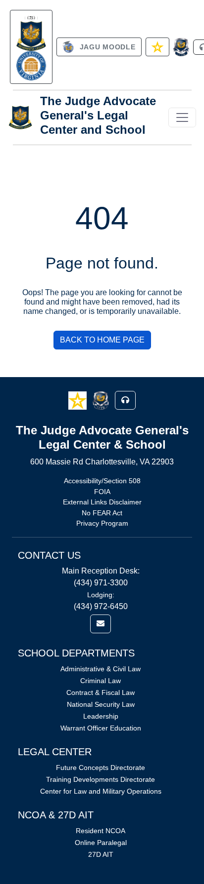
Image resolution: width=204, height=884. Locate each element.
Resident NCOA (100, 831)
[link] (31, 47)
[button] (78, 400)
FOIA (102, 492)
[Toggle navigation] (182, 117)
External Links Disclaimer (102, 502)
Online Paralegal (101, 842)
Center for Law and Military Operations (100, 791)
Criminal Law (100, 681)
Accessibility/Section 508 (102, 481)
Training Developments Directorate (100, 779)
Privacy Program (102, 523)
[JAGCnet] (181, 47)
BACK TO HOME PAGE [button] (102, 340)
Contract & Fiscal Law (100, 692)
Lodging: (100, 595)
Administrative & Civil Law (100, 669)
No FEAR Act (102, 513)
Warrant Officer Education (100, 728)
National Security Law (101, 704)
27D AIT (100, 854)
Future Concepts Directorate (100, 767)
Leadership (100, 716)
